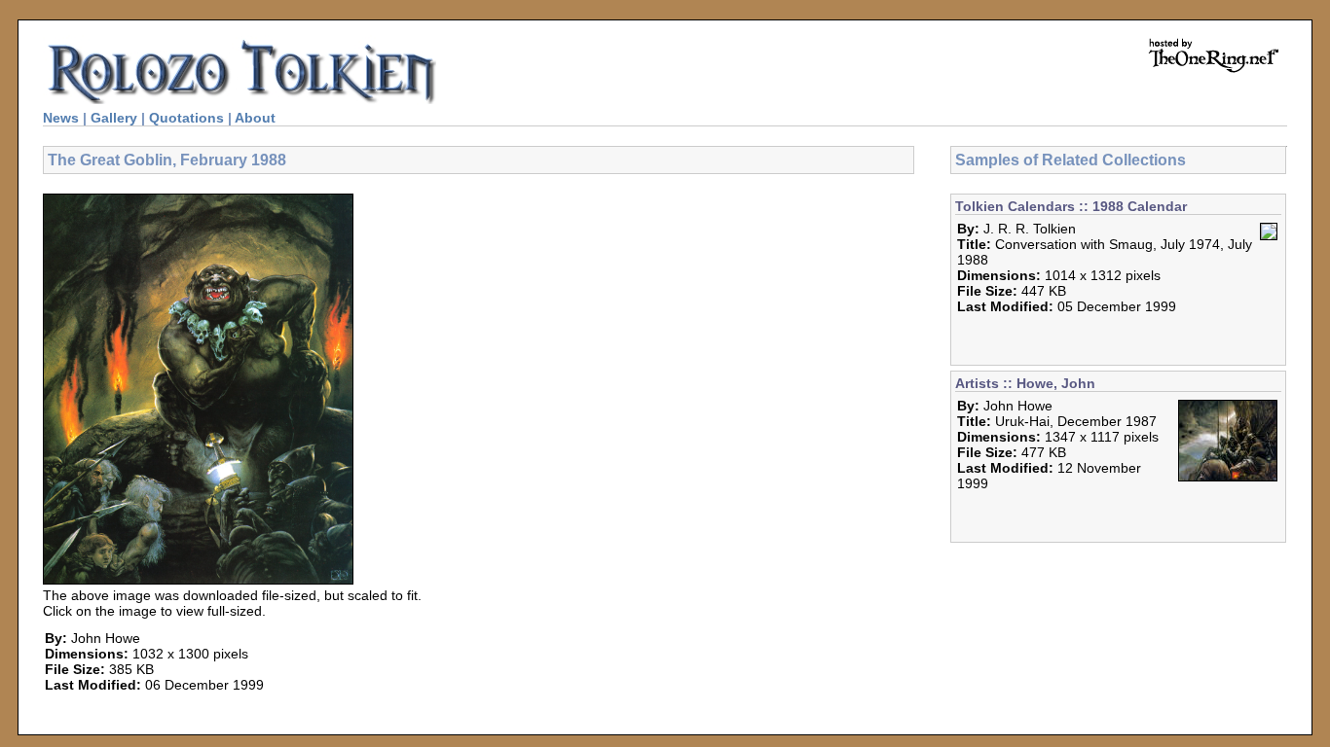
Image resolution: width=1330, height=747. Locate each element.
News (61, 117)
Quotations (186, 117)
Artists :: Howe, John (1025, 383)
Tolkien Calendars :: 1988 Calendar (1071, 206)
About (255, 117)
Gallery (114, 117)
